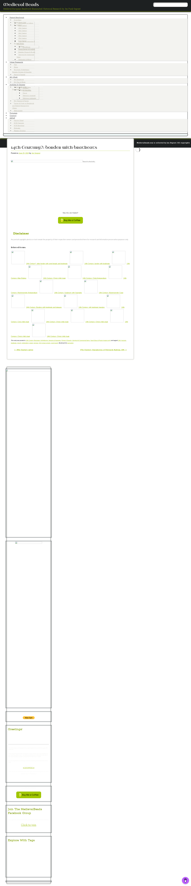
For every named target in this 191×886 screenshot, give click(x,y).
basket (35, 849)
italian (11, 865)
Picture (43, 865)
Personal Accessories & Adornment (26, 43)
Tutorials (13, 113)
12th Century (22, 26)
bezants (123, 340)
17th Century (22, 38)
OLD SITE (166, 166)
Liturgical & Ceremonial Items (25, 56)
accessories (15, 848)
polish (15, 868)
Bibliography (18, 111)
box (19, 852)
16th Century (22, 33)
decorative (31, 854)
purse (21, 867)
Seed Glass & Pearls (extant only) (100, 340)
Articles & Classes (17, 84)
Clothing (25, 88)
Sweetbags (26, 47)
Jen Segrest (36, 153)
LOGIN (159, 166)
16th (34, 845)
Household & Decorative (26, 50)
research (35, 868)
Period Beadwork (17, 17)
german (36, 343)
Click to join (28, 825)
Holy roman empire (44, 343)
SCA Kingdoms (19, 126)
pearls (35, 864)
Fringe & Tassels (19, 75)
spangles (43, 871)
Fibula (16, 67)
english (32, 858)
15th (29, 845)
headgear (23, 862)
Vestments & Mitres (24, 60)
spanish (11, 874)
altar (24, 849)
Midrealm (17, 128)
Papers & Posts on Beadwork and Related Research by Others (23, 106)
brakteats (13, 343)
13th (17, 846)
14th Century (22, 31)
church (19, 343)
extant (31, 343)
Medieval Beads (21, 4)
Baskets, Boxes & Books (26, 52)
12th (13, 846)
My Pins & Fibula (19, 82)
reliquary (28, 868)
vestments (37, 874)
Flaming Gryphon (20, 131)
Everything (17, 20)
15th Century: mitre (23, 350)
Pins (15, 65)
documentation (43, 855)
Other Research (16, 62)
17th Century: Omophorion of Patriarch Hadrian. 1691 (103, 350)
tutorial (28, 874)
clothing (13, 854)
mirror (15, 864)
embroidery (25, 343)
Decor (25, 93)
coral (21, 855)
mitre (21, 864)
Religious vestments (29, 98)
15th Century (22, 36)
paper (28, 864)
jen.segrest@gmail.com (28, 767)
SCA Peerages (19, 123)
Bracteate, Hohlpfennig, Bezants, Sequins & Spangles (22, 71)
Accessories (27, 91)
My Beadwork (19, 80)
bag (29, 848)
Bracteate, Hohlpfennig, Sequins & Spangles (47, 340)
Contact (13, 115)
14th (119, 340)
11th (9, 846)
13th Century (22, 28)
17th (40, 845)
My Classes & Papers (21, 101)
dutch (10, 858)
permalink (70, 343)
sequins (35, 871)
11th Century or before (25, 23)
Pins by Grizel (18, 121)
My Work (13, 77)
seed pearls (54, 343)
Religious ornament (29, 96)
